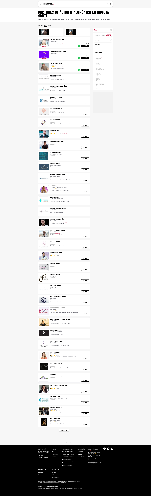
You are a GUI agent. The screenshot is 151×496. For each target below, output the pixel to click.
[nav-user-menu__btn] (110, 4)
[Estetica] (48, 4)
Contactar (85, 45)
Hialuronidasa (98, 73)
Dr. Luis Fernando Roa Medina (43, 457)
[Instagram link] (104, 449)
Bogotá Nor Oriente (55, 454)
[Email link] (112, 449)
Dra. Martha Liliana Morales (58, 208)
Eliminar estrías (98, 68)
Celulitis (97, 63)
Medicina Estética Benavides (57, 308)
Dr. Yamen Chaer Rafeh (56, 408)
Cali (52, 452)
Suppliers (53, 475)
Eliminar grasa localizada (100, 69)
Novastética (53, 186)
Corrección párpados (81, 456)
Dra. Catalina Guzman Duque (58, 51)
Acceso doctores (54, 470)
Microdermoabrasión (99, 80)
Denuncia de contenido (41, 474)
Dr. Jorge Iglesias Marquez (57, 175)
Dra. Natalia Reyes (55, 352)
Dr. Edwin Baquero (55, 263)
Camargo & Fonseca (55, 153)
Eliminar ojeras (98, 70)
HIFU (97, 75)
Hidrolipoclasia (98, 74)
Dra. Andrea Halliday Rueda (57, 230)
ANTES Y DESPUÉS (93, 4)
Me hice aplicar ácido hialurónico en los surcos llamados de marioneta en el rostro (94, 463)
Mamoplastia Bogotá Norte (66, 459)
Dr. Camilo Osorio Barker (42, 449)
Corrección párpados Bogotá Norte (68, 456)
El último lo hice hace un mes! (92, 460)
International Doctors (55, 477)
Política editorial (70, 488)
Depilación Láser (99, 65)
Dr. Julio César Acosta (56, 252)
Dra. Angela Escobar (55, 286)
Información (40, 25)
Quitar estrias (80, 454)
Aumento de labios (99, 58)
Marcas (53, 474)
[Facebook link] (108, 449)
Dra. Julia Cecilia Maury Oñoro (58, 86)
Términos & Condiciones (78, 488)
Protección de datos (41, 488)
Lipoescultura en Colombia (42, 454)
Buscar (108, 35)
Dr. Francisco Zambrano (57, 63)
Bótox (97, 60)
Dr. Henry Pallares (55, 275)
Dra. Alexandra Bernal (56, 341)
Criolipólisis (98, 64)
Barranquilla (54, 456)
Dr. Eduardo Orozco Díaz (57, 219)
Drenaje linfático (98, 67)
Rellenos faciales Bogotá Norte (67, 451)
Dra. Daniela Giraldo (56, 108)
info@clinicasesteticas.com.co (53, 486)
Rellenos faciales (80, 457)
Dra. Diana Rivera (55, 119)
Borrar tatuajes (98, 59)
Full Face (97, 72)
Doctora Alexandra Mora (57, 39)
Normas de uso (48, 488)
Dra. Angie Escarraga (56, 363)
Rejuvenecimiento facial (100, 84)
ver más (65, 131)
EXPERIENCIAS (77, 4)
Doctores (45, 25)
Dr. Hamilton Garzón (55, 75)
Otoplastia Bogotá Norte (66, 457)
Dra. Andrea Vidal (55, 241)
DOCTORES (71, 4)
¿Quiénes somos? (40, 470)
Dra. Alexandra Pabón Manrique (59, 385)
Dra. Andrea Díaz (54, 197)
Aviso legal (64, 488)
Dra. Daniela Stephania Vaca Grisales (60, 319)
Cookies (52, 488)
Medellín (53, 451)
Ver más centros (64, 430)
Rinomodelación (98, 85)
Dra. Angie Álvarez (55, 419)
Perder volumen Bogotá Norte (67, 465)
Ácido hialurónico (99, 57)
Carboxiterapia (98, 62)
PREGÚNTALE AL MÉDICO (85, 4)
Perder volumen (80, 451)
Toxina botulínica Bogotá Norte (67, 449)
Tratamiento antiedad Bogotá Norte (68, 454)
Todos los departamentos (100, 47)
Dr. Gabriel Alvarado (56, 97)
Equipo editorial (40, 472)
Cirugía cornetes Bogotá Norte (67, 452)
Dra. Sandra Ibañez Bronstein (58, 297)
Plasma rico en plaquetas (100, 83)
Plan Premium (54, 472)
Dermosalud (53, 374)
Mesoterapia (98, 78)
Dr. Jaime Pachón (54, 130)
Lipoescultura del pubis (81, 449)
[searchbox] (100, 35)
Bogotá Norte (54, 449)
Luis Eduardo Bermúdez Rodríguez (43, 455)
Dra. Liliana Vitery (55, 397)
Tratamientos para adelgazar (100, 86)
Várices (97, 88)
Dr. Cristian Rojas (55, 164)
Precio (49, 25)
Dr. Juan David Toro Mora (57, 141)
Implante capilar (80, 452)
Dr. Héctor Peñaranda (56, 330)
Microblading (98, 79)
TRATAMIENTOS (66, 4)
